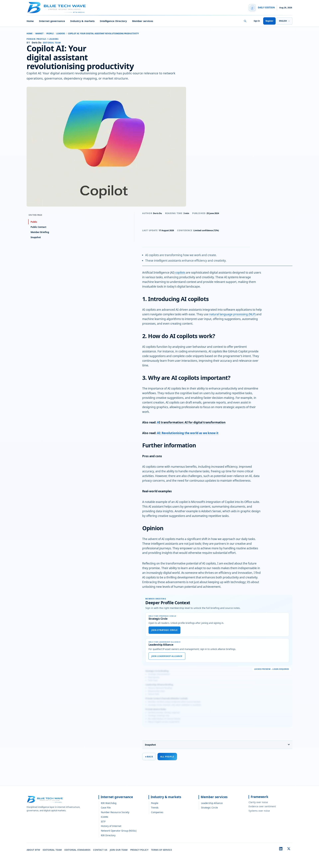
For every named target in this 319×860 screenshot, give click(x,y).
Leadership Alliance (212, 803)
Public (34, 221)
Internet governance (52, 21)
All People (167, 756)
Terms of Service (161, 849)
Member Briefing (40, 232)
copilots (179, 272)
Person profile (36, 39)
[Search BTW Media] (245, 21)
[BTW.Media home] (56, 8)
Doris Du (157, 213)
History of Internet (111, 826)
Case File (106, 807)
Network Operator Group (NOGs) (118, 830)
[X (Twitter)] (288, 848)
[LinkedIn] (280, 848)
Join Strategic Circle (164, 630)
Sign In (257, 21)
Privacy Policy (139, 849)
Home (30, 21)
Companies (157, 812)
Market (39, 33)
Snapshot (150, 744)
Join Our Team (119, 849)
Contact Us (100, 849)
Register (269, 21)
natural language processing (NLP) (232, 314)
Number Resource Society (115, 812)
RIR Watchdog (108, 803)
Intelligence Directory (113, 21)
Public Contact (38, 227)
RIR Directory (108, 835)
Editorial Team (52, 849)
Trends (155, 807)
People (50, 33)
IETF (103, 821)
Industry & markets (82, 21)
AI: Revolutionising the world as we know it (187, 433)
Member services (142, 21)
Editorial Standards (77, 849)
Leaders (60, 33)
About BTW (33, 849)
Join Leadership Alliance (166, 656)
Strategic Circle (209, 807)
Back (149, 756)
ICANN (104, 816)
